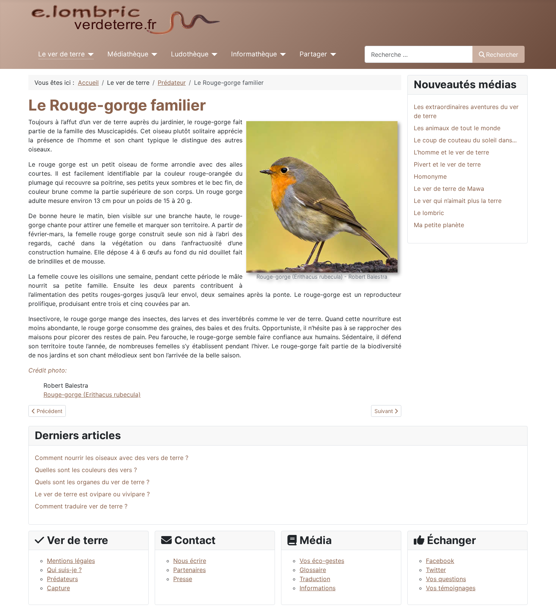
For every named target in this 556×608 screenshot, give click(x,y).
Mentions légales (71, 560)
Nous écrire (189, 560)
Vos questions (446, 579)
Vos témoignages (450, 588)
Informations (317, 588)
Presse (182, 579)
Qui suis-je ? (64, 570)
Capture (58, 588)
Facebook (440, 560)
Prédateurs (62, 579)
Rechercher (502, 54)
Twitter (436, 570)
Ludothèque (189, 54)
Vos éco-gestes (322, 560)
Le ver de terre (61, 54)
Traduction (315, 579)
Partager (313, 54)
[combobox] (419, 54)
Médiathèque (127, 54)
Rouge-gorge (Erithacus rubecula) (92, 394)
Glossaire (313, 570)
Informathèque (254, 54)
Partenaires (189, 570)
